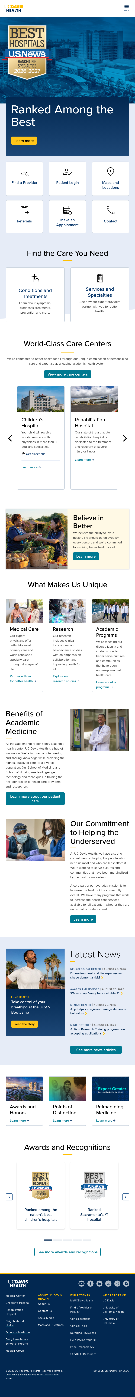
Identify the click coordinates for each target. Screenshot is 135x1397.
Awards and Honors (84, 989)
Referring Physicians (83, 1333)
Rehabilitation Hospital (36, 422)
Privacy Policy (27, 1374)
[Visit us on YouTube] (81, 1283)
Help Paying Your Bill (83, 1340)
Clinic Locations (80, 1319)
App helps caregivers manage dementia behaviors (98, 1011)
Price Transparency (82, 1347)
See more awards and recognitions (67, 1252)
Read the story (24, 1024)
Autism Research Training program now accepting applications (98, 1031)
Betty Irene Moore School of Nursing (17, 1341)
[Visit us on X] (106, 1283)
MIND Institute (80, 1025)
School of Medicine (18, 1332)
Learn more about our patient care (35, 799)
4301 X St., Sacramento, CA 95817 (110, 1371)
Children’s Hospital (17, 1303)
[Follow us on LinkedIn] (98, 1283)
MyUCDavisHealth (81, 1300)
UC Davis (108, 1300)
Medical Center (15, 1296)
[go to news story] (35, 969)
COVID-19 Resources (83, 1354)
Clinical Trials (78, 1326)
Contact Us (45, 1311)
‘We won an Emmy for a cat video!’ (95, 993)
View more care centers (67, 374)
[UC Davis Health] (15, 8)
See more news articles (96, 1050)
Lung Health (20, 997)
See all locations (90, 463)
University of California (110, 1321)
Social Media (46, 1318)
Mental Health (80, 1005)
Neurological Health (85, 969)
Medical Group (15, 1351)
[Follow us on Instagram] (115, 1283)
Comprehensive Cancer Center (92, 422)
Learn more (24, 140)
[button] (10, 438)
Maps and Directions (50, 1325)
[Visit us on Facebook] (89, 1283)
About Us (44, 1304)
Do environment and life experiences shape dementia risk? (96, 975)
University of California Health (113, 1309)
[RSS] (124, 1283)
